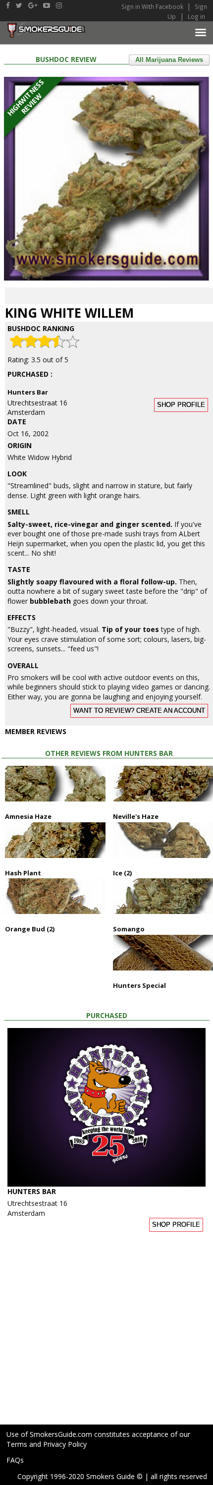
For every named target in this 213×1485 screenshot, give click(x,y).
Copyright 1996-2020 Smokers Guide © (80, 1476)
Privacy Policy (65, 1444)
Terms (16, 1444)
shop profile (181, 404)
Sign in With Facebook (153, 6)
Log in (196, 16)
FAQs (15, 1460)
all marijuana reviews (169, 60)
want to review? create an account (139, 710)
